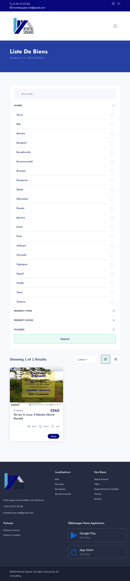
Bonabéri (21, 143)
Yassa (19, 292)
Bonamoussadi (24, 161)
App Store (86, 550)
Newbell (21, 255)
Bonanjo (21, 171)
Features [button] (19, 329)
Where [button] (18, 105)
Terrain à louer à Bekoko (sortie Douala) (34, 416)
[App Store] (74, 552)
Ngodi (20, 273)
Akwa (19, 115)
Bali (18, 124)
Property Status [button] (23, 320)
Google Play (88, 533)
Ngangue (21, 264)
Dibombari (22, 199)
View (53, 436)
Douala (20, 208)
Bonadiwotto (23, 152)
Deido (19, 189)
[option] (36, 387)
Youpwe (21, 301)
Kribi (19, 236)
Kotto (19, 227)
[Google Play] (74, 535)
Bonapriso (22, 180)
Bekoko (20, 133)
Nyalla (20, 283)
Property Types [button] (23, 310)
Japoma (20, 217)
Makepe (21, 245)
